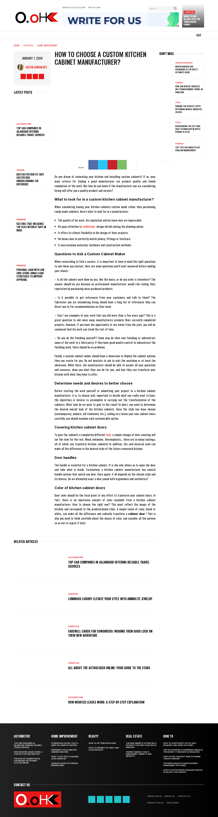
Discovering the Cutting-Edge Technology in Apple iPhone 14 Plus (188, 128)
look (108, 435)
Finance (21, 220)
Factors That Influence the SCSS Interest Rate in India (31, 227)
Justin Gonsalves (36, 67)
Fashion (73, 594)
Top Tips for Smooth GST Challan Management (187, 149)
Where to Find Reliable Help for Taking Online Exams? (192, 20)
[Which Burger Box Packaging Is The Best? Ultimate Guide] (166, 68)
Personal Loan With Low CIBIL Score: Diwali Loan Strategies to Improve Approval (30, 275)
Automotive (23, 124)
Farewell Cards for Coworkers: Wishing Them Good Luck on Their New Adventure (110, 633)
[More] (132, 165)
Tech (178, 102)
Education (189, 12)
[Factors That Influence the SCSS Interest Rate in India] (32, 204)
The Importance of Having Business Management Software (180, 764)
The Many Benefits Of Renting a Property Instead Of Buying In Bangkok (141, 745)
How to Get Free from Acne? (102, 743)
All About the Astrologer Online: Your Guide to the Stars (109, 667)
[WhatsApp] (122, 165)
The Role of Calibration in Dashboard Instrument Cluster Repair (27, 761)
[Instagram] (29, 76)
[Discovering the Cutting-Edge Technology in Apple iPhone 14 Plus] (166, 127)
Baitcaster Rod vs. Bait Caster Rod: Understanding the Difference (30, 179)
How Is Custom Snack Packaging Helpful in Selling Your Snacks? (183, 771)
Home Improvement (48, 45)
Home (16, 45)
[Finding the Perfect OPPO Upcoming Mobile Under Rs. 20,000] (166, 107)
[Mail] (109, 799)
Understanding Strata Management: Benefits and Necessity (139, 754)
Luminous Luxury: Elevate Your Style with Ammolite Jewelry (110, 598)
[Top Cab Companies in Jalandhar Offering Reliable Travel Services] (32, 109)
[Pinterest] (112, 165)
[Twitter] (35, 76)
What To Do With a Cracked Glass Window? (65, 758)
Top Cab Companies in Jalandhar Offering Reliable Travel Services (30, 131)
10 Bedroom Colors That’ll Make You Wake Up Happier (64, 744)
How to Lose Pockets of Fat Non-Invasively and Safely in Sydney (179, 744)
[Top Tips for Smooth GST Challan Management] (166, 147)
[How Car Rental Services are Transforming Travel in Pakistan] (166, 87)
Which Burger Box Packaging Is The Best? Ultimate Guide (186, 69)
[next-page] (167, 162)
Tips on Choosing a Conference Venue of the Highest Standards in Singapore (183, 751)
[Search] (175, 8)
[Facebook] (23, 76)
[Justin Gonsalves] (21, 67)
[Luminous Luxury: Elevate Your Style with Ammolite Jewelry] (39, 597)
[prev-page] (161, 162)
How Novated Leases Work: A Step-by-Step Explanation (106, 702)
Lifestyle (28, 45)
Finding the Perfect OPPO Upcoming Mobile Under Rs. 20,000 (188, 108)
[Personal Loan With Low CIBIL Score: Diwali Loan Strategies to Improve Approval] (32, 250)
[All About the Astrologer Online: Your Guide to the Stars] (39, 666)
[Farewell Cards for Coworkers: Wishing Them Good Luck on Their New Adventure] (39, 631)
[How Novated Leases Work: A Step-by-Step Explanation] (39, 700)
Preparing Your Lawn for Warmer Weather (64, 751)
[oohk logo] (36, 17)
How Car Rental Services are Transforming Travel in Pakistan (189, 89)
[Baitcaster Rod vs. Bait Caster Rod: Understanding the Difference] (32, 155)
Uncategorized (183, 63)
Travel (20, 170)
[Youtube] (41, 76)
